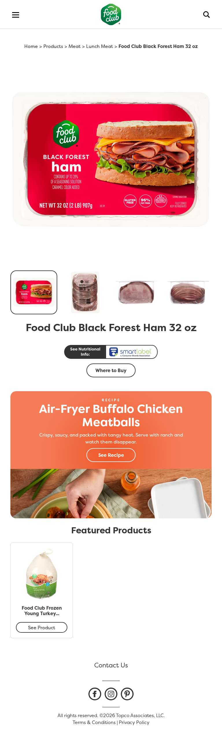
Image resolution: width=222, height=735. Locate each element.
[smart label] (111, 352)
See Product (41, 627)
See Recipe (111, 455)
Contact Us (111, 665)
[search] (206, 14)
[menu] (15, 14)
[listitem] (94, 694)
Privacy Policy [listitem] (134, 722)
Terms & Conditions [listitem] (94, 722)
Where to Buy (111, 370)
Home (31, 46)
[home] (111, 14)
